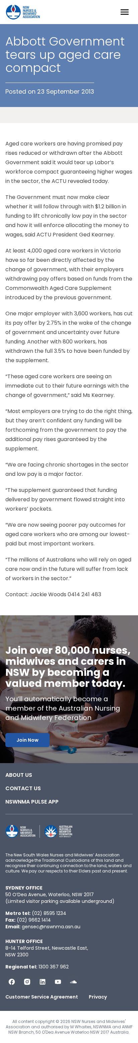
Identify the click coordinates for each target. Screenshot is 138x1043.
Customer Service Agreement (41, 997)
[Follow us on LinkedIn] (42, 981)
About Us (18, 775)
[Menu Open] (125, 12)
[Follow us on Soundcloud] (73, 981)
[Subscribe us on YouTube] (58, 981)
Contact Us (23, 788)
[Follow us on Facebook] (11, 981)
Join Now (27, 740)
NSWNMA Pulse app (32, 802)
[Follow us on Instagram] (27, 981)
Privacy (98, 997)
